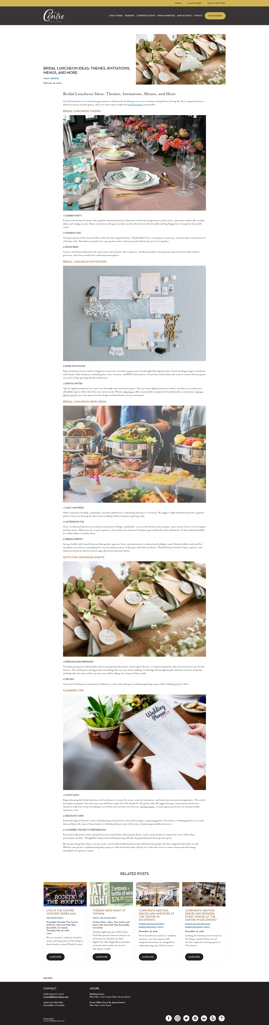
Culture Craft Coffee (216, 3)
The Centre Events (54, 918)
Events (46, 78)
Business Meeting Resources (151, 924)
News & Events (184, 16)
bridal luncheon (135, 104)
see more (48, 978)
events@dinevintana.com (55, 997)
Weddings (129, 16)
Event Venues (116, 16)
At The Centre (147, 806)
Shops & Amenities (166, 16)
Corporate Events (146, 16)
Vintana (178, 3)
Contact (198, 16)
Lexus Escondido (194, 3)
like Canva (129, 391)
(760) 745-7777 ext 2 (53, 994)
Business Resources (148, 927)
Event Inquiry (215, 16)
